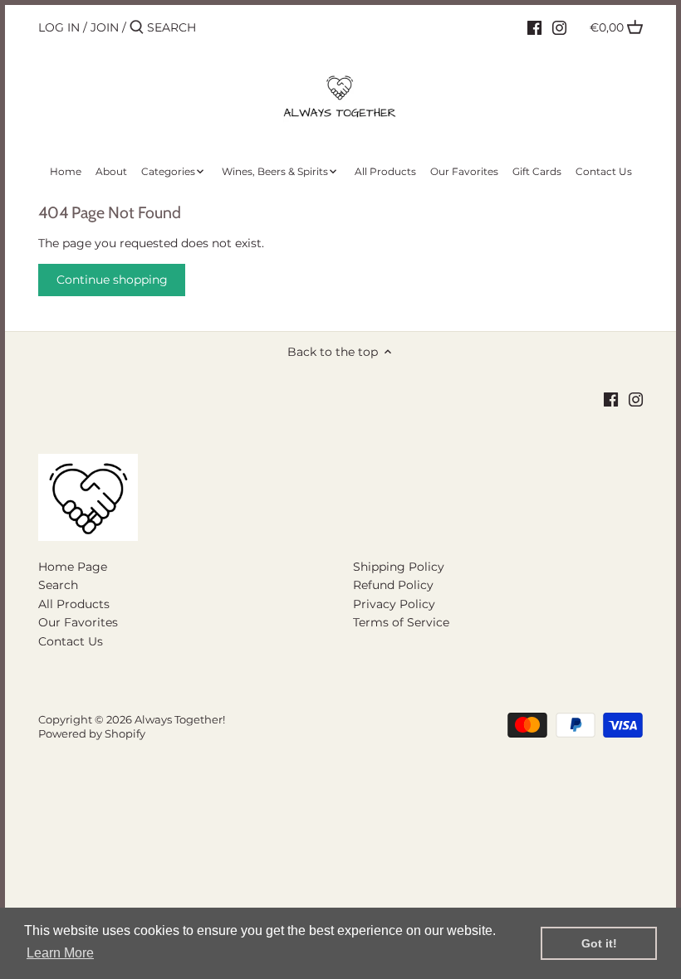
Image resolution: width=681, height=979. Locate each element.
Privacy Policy (394, 604)
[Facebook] (534, 26)
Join (105, 27)
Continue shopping (112, 279)
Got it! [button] (599, 943)
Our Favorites (78, 622)
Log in (59, 27)
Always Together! (180, 720)
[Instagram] (559, 26)
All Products (74, 604)
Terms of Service (401, 622)
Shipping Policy (398, 566)
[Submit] (137, 27)
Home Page (72, 566)
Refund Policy (393, 584)
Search (58, 584)
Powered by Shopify (91, 734)
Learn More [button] (60, 953)
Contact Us (70, 641)
